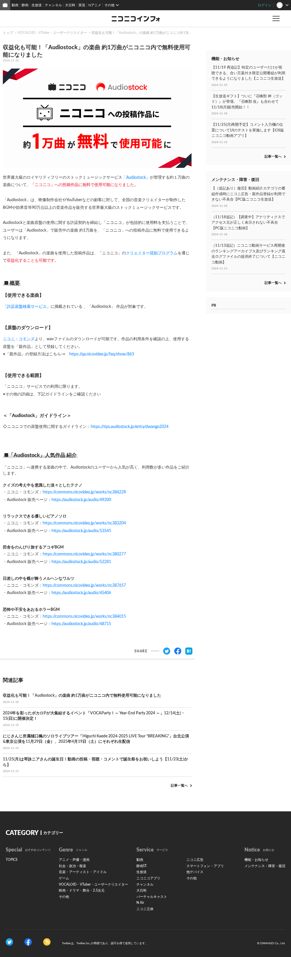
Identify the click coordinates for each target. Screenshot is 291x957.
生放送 (37, 5)
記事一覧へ (179, 785)
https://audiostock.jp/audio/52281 (81, 562)
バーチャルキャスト (151, 896)
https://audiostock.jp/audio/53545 (81, 531)
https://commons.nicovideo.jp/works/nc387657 (84, 585)
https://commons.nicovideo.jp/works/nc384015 (84, 616)
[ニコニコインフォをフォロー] (9, 941)
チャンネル (53, 5)
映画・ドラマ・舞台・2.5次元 (82, 890)
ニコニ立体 (144, 909)
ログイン (264, 5)
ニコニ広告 (194, 859)
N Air (140, 902)
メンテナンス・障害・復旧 (264, 866)
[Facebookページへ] (28, 941)
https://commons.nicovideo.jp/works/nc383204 (84, 523)
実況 (81, 5)
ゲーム (64, 878)
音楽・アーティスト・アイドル (83, 872)
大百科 (70, 5)
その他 (64, 896)
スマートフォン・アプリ (205, 866)
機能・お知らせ (256, 859)
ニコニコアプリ (148, 878)
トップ (8, 32)
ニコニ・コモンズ (19, 339)
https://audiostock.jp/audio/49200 (81, 500)
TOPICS (12, 859)
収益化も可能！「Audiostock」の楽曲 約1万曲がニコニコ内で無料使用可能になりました (159, 32)
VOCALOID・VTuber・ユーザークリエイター (52, 32)
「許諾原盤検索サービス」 (27, 307)
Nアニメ (94, 5)
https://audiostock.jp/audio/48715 (81, 624)
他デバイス (194, 872)
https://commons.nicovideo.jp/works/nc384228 (84, 492)
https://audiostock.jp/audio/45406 (81, 593)
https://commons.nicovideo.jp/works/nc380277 (84, 554)
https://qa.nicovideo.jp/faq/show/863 (101, 354)
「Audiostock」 (136, 178)
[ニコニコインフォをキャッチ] (47, 941)
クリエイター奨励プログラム (152, 253)
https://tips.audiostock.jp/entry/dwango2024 (130, 427)
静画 (25, 5)
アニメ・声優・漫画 (74, 859)
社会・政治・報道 (72, 866)
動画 (15, 5)
